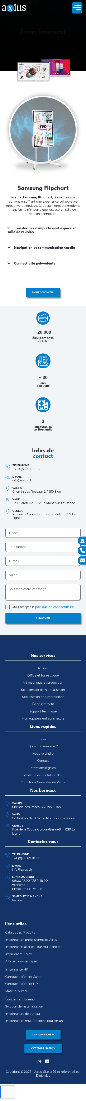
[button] (77, 8)
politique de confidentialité (54, 607)
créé (53, 1072)
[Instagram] (39, 1061)
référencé (68, 1072)
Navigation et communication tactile (44, 248)
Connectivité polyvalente (35, 263)
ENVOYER (43, 618)
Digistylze (43, 1076)
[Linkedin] (47, 1061)
